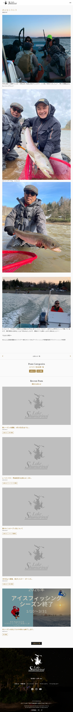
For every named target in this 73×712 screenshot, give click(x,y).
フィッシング (30, 683)
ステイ (36, 683)
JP (41, 710)
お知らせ (16, 683)
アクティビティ (44, 683)
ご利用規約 (33, 710)
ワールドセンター (54, 683)
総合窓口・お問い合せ (36, 678)
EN (38, 710)
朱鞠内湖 (23, 683)
